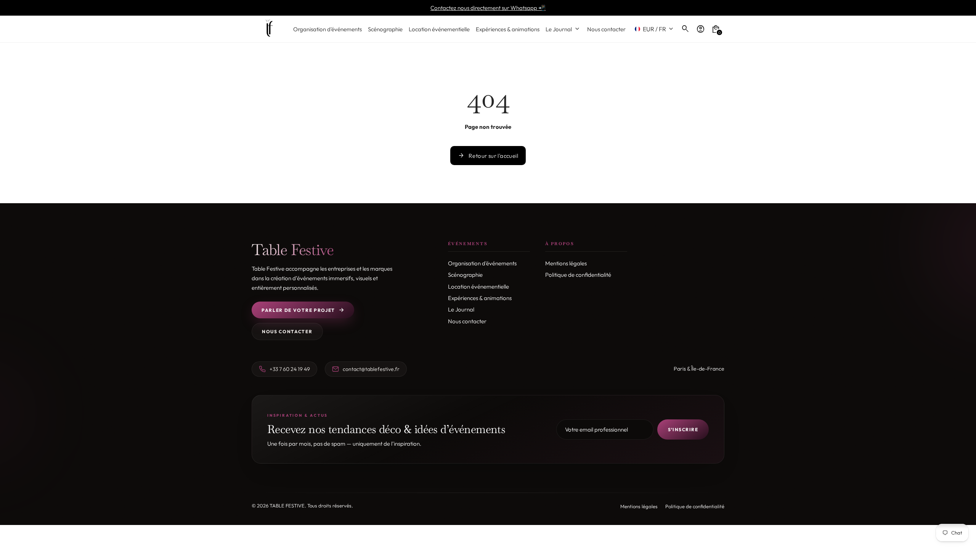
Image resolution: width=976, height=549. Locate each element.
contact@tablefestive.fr (371, 369)
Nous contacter (287, 331)
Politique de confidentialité (578, 274)
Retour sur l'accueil (488, 155)
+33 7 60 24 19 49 (290, 369)
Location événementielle (478, 286)
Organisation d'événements (482, 263)
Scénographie (465, 274)
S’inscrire (683, 429)
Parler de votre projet (298, 310)
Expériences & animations (480, 298)
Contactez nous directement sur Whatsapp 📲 (488, 7)
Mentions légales (566, 263)
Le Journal (461, 309)
